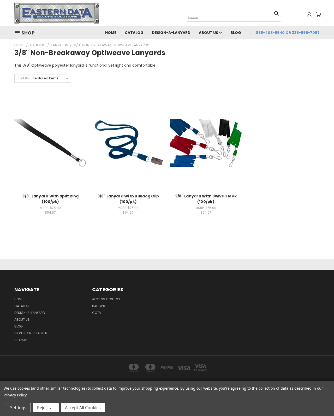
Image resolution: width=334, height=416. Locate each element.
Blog (235, 32)
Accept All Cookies (83, 408)
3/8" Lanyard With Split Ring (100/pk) (50, 199)
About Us (209, 32)
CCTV (96, 312)
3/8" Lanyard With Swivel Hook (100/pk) (206, 199)
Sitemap (20, 340)
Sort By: (23, 78)
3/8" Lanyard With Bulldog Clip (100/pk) (128, 199)
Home (110, 32)
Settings (18, 408)
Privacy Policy (15, 394)
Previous (320, 399)
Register (40, 333)
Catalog (134, 32)
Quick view (50, 132)
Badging (99, 306)
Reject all (46, 408)
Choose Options (50, 152)
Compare (48, 142)
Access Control (106, 299)
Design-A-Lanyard (171, 32)
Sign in (20, 333)
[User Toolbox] (309, 14)
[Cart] (318, 14)
